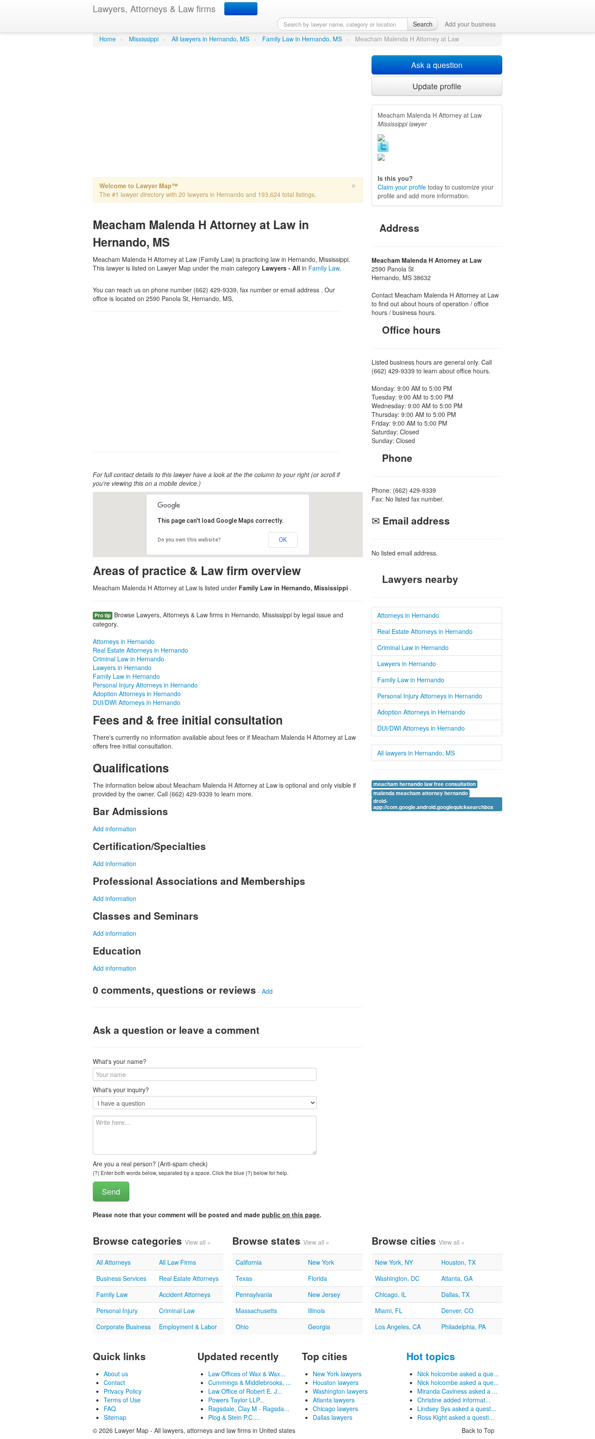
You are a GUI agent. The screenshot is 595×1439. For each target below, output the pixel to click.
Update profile (436, 86)
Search (423, 24)
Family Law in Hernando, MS (302, 38)
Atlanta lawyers (334, 1399)
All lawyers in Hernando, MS (210, 38)
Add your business (470, 24)
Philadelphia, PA (463, 1326)
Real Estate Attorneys (189, 1278)
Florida (317, 1278)
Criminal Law (177, 1310)
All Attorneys (113, 1262)
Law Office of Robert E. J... (245, 1391)
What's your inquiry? (121, 1089)
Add (267, 991)
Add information (114, 828)
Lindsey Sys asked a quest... (456, 1408)
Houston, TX (458, 1262)
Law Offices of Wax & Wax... (246, 1373)
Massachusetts (256, 1310)
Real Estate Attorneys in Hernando (140, 650)
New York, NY (394, 1262)
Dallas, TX (455, 1294)
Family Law (323, 268)
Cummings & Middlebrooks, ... (249, 1382)
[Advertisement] (228, 116)
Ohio (242, 1326)
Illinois (316, 1310)
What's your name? (119, 1061)
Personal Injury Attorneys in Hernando (145, 685)
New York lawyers (337, 1373)
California (249, 1262)
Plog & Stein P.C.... (234, 1417)
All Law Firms (177, 1262)
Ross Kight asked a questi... (455, 1417)
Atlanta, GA (457, 1278)
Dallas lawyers (332, 1417)
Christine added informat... (453, 1399)
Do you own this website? (189, 540)
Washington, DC (397, 1278)
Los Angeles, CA (398, 1326)
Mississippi (144, 38)
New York (321, 1262)
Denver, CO (457, 1310)
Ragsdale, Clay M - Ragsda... (248, 1408)
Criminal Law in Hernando (128, 658)
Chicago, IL (390, 1294)
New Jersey (324, 1294)
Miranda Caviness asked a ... (457, 1391)
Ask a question (437, 64)
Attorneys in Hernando (124, 641)
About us (116, 1373)
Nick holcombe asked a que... (458, 1373)
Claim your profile (402, 187)
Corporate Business (123, 1326)
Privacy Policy (123, 1391)
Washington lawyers (340, 1391)
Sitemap (115, 1417)
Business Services (121, 1278)
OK (283, 539)
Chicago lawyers (335, 1408)
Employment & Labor (188, 1326)
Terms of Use (122, 1399)
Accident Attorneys (184, 1294)
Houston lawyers (335, 1382)
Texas (244, 1278)
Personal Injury (117, 1310)
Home (107, 38)
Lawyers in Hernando (122, 667)
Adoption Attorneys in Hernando (137, 693)
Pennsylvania (254, 1294)
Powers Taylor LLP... (236, 1399)
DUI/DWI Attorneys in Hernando (136, 702)
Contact (114, 1382)
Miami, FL (388, 1310)
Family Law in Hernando (126, 676)
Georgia (319, 1326)
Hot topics (430, 1356)
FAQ (110, 1408)
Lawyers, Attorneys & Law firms (154, 8)
